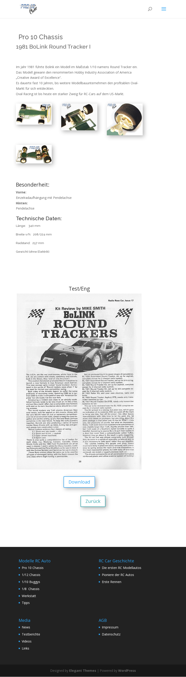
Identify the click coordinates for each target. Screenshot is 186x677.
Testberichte (31, 634)
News (26, 627)
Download (79, 482)
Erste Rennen (111, 582)
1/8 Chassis (30, 589)
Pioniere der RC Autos (118, 575)
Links (25, 648)
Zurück (93, 501)
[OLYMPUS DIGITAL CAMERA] (34, 123)
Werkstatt (29, 596)
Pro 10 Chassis (33, 568)
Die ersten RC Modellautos (121, 568)
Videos (27, 641)
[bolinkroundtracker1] (34, 162)
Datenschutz (111, 634)
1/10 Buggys (31, 582)
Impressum (110, 627)
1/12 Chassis (31, 575)
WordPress (127, 670)
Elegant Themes (82, 670)
